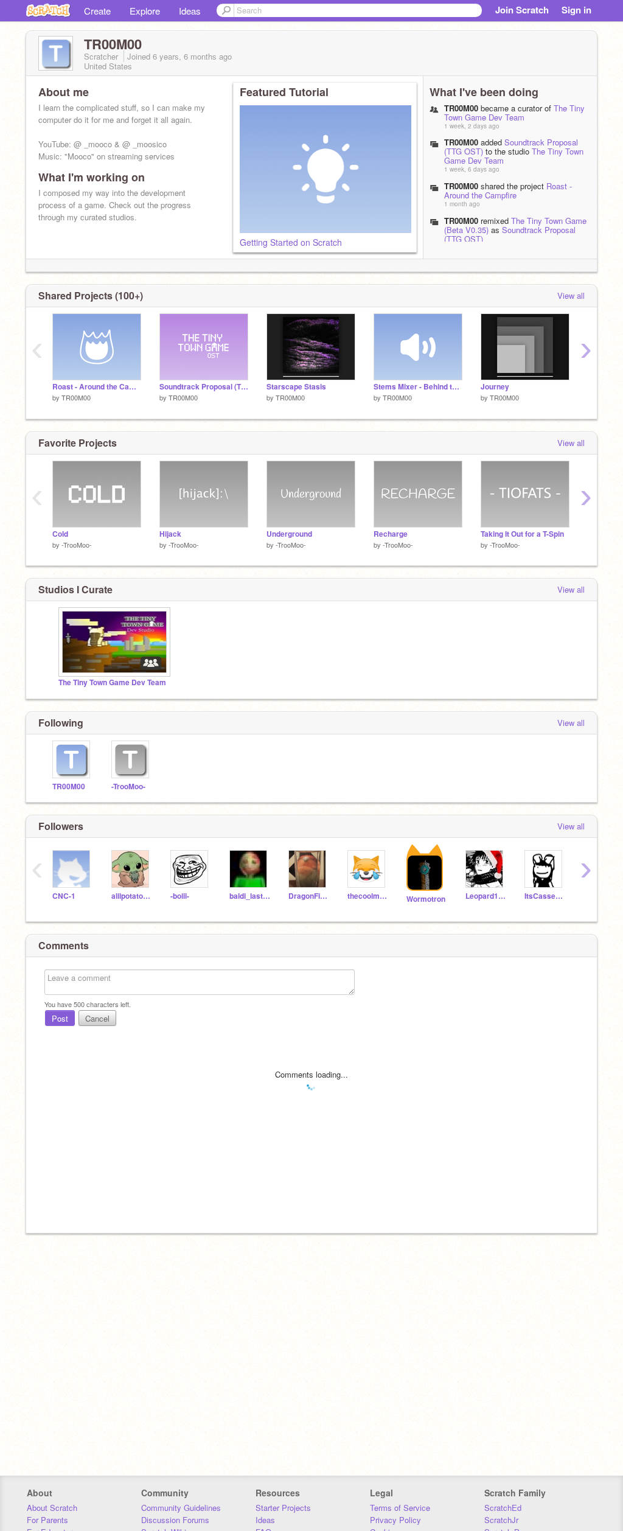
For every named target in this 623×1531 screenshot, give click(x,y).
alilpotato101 (131, 896)
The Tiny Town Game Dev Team (514, 112)
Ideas (190, 10)
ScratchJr (501, 1520)
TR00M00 (461, 142)
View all (571, 295)
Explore (145, 10)
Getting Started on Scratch (291, 242)
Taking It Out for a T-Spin (522, 534)
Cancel (97, 1018)
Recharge (391, 534)
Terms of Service (400, 1507)
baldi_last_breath (249, 896)
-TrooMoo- (76, 544)
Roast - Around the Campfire (508, 190)
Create (97, 10)
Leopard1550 (485, 896)
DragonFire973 (308, 896)
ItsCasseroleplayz (544, 896)
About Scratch (52, 1507)
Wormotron (425, 899)
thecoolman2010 (367, 896)
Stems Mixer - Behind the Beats (418, 387)
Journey (495, 387)
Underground (289, 534)
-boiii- (179, 896)
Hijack (170, 534)
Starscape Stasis (296, 387)
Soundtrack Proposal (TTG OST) (511, 146)
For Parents (47, 1520)
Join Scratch (522, 9)
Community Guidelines (181, 1507)
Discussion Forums (175, 1520)
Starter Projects (283, 1507)
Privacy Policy (395, 1520)
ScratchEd (502, 1507)
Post (60, 1018)
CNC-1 (63, 896)
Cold (60, 534)
